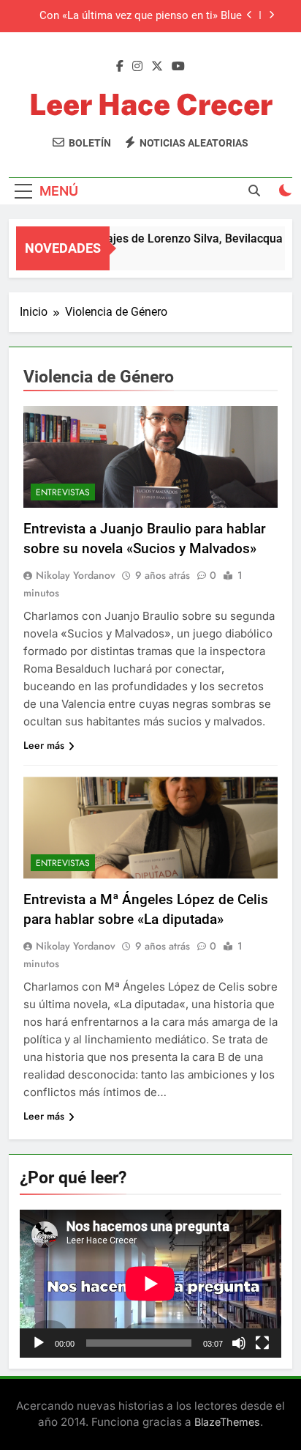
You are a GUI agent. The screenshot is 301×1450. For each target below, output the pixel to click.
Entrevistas (63, 492)
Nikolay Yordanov (75, 575)
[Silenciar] (239, 1343)
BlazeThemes (227, 1422)
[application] (150, 1283)
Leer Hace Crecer (151, 104)
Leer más (43, 745)
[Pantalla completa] (262, 1343)
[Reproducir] (38, 1343)
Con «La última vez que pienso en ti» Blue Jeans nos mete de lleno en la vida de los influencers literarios (140, 16)
